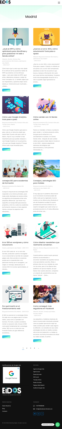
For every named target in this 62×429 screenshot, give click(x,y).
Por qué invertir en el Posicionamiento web (11, 307)
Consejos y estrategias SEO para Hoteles (44, 182)
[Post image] (15, 37)
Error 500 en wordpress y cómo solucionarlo (15, 243)
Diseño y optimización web (9, 248)
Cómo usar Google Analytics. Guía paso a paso (14, 118)
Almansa (15, 59)
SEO (47, 124)
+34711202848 (40, 406)
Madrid (7, 63)
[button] (46, 423)
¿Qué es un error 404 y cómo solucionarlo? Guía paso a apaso (45, 51)
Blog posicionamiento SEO (46, 56)
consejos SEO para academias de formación (15, 182)
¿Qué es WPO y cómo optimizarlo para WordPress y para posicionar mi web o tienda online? (14, 52)
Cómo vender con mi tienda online (45, 118)
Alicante (10, 59)
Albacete (4, 59)
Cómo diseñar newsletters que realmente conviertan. (46, 243)
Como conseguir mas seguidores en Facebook (43, 307)
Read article (6, 90)
